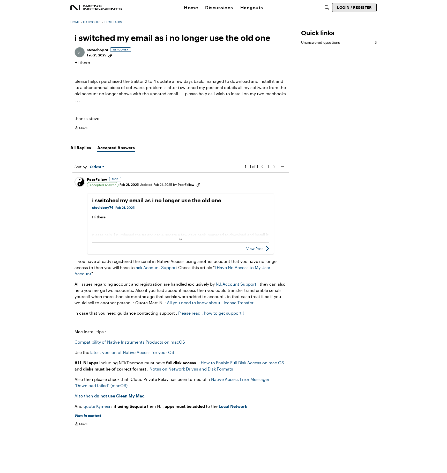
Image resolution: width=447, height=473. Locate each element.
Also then (109, 395)
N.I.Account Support (236, 284)
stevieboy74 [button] (97, 50)
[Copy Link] (110, 55)
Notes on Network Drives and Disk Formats (191, 368)
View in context (87, 415)
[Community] (96, 7)
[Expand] (180, 239)
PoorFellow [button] (97, 179)
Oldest (96, 167)
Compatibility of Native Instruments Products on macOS (129, 341)
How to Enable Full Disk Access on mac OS (242, 362)
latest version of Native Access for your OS (132, 352)
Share (81, 128)
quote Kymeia (97, 406)
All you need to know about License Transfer (210, 302)
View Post (254, 248)
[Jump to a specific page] (282, 166)
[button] (79, 52)
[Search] (327, 7)
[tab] (80, 147)
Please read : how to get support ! (211, 313)
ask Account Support (156, 267)
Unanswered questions (339, 42)
